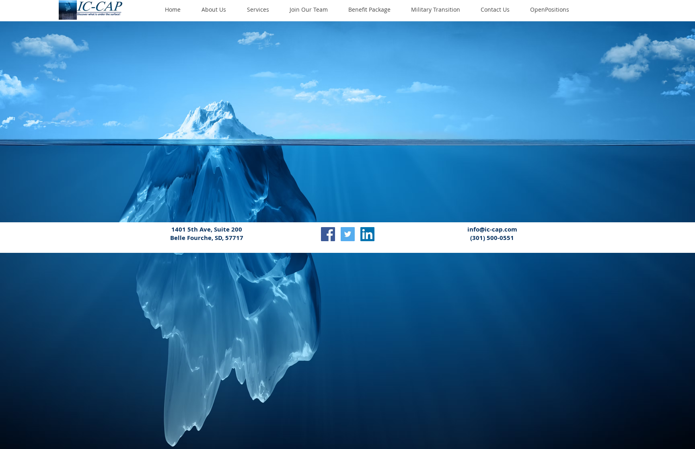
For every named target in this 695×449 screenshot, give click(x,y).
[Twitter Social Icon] (348, 234)
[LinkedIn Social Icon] (367, 234)
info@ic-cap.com (492, 229)
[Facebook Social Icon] (328, 234)
